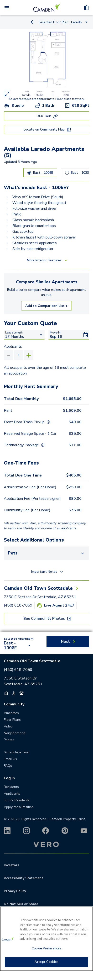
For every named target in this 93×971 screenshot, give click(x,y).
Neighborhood (14, 733)
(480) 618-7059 (18, 605)
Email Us (10, 759)
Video (8, 726)
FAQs (8, 765)
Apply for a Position (19, 807)
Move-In (55, 332)
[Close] (87, 913)
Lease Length (14, 332)
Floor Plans (12, 719)
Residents (11, 787)
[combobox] (18, 645)
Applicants (13, 346)
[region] (46, 938)
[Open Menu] (7, 8)
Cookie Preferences (46, 948)
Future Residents (17, 800)
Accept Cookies (46, 962)
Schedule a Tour (16, 752)
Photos (9, 740)
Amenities (11, 713)
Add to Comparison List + (46, 306)
